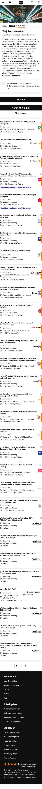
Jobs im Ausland (10, 758)
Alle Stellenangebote (11, 737)
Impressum (31, 777)
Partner (6, 694)
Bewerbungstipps (10, 754)
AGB (5, 777)
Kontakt (6, 689)
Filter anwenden (21, 108)
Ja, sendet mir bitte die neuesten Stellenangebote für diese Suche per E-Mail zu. (23, 85)
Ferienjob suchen (10, 745)
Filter (20, 99)
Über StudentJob (10, 681)
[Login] (39, 2)
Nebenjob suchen (10, 741)
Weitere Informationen (11, 75)
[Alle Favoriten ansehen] (10, 2)
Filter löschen (21, 113)
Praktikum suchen (10, 749)
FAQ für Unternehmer (12, 722)
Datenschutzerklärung (17, 777)
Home (4, 26)
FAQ (5, 698)
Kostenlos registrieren (12, 709)
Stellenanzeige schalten (13, 713)
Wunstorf (21, 26)
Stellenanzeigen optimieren (14, 717)
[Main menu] (3, 2)
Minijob (12, 26)
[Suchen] (33, 2)
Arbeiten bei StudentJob (13, 685)
